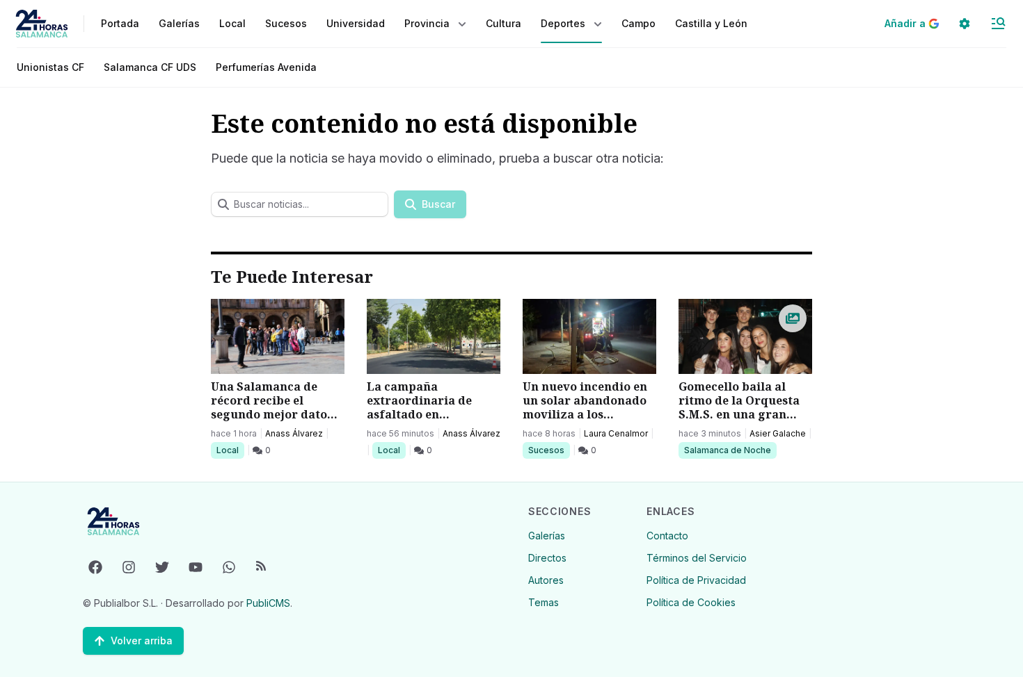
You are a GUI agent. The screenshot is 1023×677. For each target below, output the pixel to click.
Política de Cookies (691, 602)
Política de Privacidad (696, 580)
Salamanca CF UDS (150, 67)
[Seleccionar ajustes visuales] (964, 24)
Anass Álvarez (294, 433)
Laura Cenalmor (616, 433)
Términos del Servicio (697, 558)
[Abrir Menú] (998, 24)
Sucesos (549, 449)
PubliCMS (268, 603)
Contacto (667, 535)
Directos (547, 558)
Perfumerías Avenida (266, 67)
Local (230, 449)
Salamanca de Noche (727, 449)
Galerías (179, 23)
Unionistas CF (50, 67)
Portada (120, 23)
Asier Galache (778, 433)
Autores (546, 580)
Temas (543, 602)
